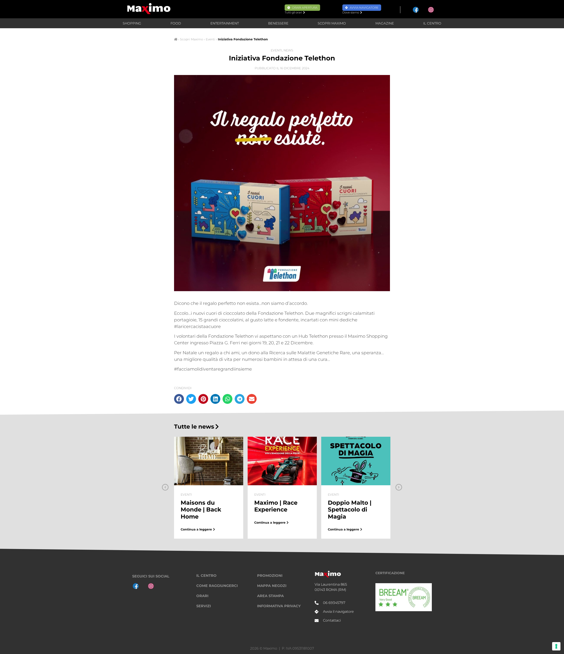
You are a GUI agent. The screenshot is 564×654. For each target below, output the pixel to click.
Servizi (203, 606)
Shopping (132, 23)
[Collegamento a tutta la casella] (208, 487)
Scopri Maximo (332, 23)
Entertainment (224, 23)
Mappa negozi (271, 586)
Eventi (210, 39)
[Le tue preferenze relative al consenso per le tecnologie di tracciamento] (556, 646)
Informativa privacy (279, 606)
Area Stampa (270, 596)
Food (176, 23)
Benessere (278, 23)
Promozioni (269, 575)
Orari (202, 596)
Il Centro (432, 23)
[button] (179, 399)
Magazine (384, 23)
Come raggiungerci (217, 586)
